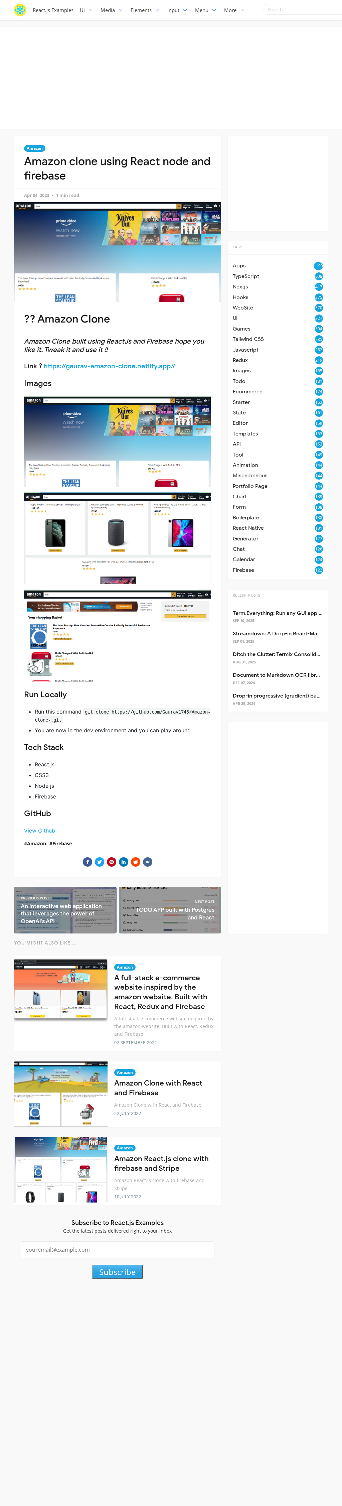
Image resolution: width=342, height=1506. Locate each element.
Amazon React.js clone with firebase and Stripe (161, 1163)
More (230, 10)
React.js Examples (53, 10)
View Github (39, 830)
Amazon (35, 148)
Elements (141, 10)
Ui (82, 10)
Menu (201, 10)
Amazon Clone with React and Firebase (158, 1088)
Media (108, 10)
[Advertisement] (172, 77)
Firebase (62, 843)
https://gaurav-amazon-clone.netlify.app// (109, 366)
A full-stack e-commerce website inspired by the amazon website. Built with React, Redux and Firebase (160, 992)
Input (173, 10)
